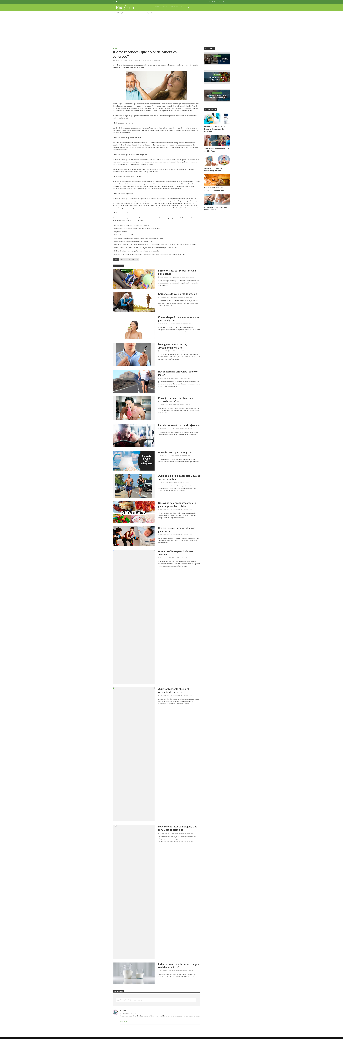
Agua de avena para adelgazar (175, 452)
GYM (181, 7)
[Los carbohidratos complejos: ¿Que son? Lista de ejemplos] (133, 892)
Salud (164, 7)
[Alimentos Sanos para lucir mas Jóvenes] (134, 617)
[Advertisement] (171, 31)
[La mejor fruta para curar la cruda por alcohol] (134, 279)
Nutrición (173, 7)
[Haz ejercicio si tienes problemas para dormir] (134, 536)
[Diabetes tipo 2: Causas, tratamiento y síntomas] (217, 160)
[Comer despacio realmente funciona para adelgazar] (134, 327)
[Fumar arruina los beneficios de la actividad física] (217, 140)
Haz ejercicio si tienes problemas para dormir (176, 529)
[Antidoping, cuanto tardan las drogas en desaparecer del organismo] (217, 118)
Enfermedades (217, 93)
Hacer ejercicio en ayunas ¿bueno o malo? (178, 373)
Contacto (214, 2)
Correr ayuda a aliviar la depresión (177, 293)
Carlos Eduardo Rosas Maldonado (150, 60)
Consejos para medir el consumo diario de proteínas (176, 400)
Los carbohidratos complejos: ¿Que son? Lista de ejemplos (177, 828)
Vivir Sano (135, 259)
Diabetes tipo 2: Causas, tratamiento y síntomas (213, 169)
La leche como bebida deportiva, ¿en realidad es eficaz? (178, 966)
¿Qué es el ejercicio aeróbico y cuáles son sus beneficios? (179, 477)
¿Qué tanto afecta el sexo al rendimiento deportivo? (173, 690)
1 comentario (134, 60)
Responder (123, 1021)
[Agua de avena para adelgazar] (134, 460)
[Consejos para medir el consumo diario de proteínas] (133, 408)
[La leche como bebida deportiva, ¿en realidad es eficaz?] (134, 973)
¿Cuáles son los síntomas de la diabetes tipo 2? (215, 208)
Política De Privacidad (224, 2)
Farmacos (217, 56)
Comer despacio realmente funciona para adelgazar (178, 319)
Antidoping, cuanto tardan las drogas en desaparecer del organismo (215, 128)
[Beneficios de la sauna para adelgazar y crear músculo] (217, 180)
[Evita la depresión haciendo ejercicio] (133, 435)
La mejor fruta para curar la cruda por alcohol (177, 272)
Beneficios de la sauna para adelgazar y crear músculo (214, 189)
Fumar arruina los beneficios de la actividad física (216, 150)
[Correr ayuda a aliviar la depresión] (134, 302)
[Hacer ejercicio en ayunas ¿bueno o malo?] (134, 381)
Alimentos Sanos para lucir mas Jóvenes (175, 553)
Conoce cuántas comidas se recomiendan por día (217, 78)
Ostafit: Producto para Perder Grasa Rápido (217, 60)
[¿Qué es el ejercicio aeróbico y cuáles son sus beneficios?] (133, 486)
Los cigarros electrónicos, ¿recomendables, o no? (172, 346)
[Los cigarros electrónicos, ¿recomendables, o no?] (133, 354)
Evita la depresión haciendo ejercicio (179, 425)
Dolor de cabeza (125, 259)
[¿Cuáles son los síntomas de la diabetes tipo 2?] (217, 199)
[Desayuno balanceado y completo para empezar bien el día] (134, 512)
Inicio (209, 2)
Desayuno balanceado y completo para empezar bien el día (177, 504)
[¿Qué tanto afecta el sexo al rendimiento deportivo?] (134, 754)
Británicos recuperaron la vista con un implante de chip (217, 96)
